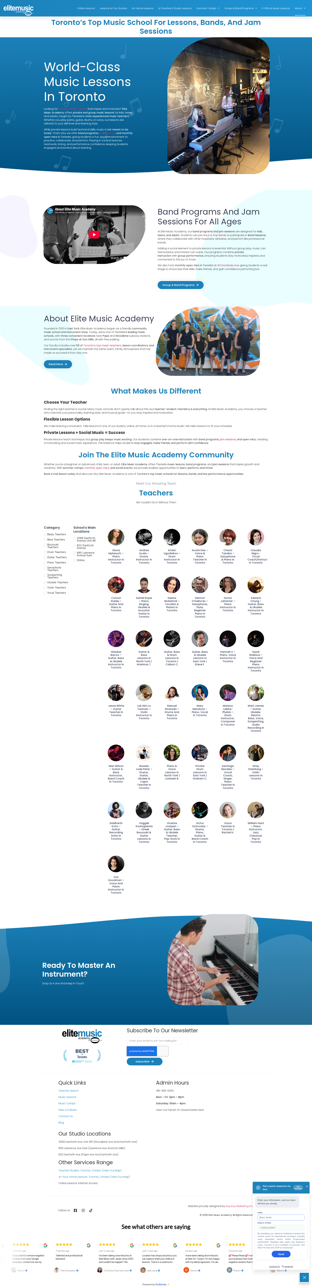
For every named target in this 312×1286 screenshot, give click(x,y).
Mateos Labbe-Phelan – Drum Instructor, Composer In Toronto (228, 715)
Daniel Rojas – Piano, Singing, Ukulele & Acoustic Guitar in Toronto (144, 607)
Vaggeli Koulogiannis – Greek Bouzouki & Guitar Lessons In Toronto (144, 832)
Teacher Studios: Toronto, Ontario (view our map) (90, 1170)
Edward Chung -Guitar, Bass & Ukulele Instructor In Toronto (256, 605)
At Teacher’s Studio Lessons (175, 8)
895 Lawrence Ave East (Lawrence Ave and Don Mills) (91, 1148)
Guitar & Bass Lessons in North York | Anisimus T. (144, 658)
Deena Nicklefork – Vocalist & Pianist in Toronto (172, 604)
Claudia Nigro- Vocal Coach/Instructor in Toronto (259, 556)
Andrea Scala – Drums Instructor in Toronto (144, 556)
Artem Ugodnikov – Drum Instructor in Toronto (172, 556)
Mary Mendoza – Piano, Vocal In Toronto (200, 710)
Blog (61, 1122)
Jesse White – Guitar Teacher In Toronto (116, 710)
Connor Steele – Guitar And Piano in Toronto (116, 604)
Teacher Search (68, 1091)
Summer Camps (206, 8)
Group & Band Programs (239, 8)
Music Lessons (67, 1097)
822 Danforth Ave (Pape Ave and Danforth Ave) (88, 1154)
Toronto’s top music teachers (102, 345)
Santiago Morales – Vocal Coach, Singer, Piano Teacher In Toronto (228, 777)
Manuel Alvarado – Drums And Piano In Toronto (172, 712)
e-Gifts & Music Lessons (276, 8)
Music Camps (67, 1103)
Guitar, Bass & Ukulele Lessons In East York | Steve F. (200, 658)
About (298, 8)
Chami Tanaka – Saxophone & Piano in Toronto (227, 556)
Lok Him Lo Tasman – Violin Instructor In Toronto (144, 712)
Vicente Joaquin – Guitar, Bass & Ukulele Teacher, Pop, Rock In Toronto (172, 832)
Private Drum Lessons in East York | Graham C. (200, 772)
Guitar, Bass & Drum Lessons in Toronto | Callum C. (172, 658)
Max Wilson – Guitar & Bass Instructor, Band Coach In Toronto (116, 774)
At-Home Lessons (142, 8)
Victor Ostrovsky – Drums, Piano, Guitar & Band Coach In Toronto (200, 832)
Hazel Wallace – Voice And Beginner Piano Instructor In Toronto (256, 661)
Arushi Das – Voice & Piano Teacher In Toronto (200, 556)
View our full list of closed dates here (180, 1110)
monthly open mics (96, 468)
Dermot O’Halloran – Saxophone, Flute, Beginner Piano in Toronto (200, 607)
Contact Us (65, 1116)
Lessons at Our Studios (113, 8)
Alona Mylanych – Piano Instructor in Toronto (116, 556)
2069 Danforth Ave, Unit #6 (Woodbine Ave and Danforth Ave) (97, 1142)
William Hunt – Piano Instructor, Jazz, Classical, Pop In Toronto (256, 832)
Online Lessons (86, 8)
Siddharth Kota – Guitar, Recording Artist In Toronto (116, 831)
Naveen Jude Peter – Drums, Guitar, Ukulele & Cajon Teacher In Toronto (144, 777)
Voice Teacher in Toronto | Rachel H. (228, 827)
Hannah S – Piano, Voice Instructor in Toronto (228, 656)
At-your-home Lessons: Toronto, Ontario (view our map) (94, 1177)
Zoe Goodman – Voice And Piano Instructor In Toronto (116, 885)
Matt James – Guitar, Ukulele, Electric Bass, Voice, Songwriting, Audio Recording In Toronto (256, 718)
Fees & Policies (67, 1110)
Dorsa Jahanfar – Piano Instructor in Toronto (228, 604)
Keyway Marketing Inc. (240, 1206)
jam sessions (107, 133)
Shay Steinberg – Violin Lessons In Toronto (255, 772)
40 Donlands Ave (228, 265)
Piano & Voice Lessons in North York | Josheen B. (172, 772)
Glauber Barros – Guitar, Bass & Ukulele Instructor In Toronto (116, 659)
